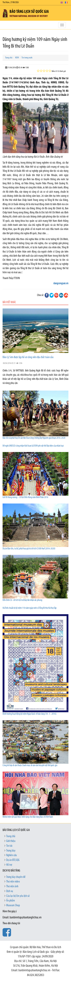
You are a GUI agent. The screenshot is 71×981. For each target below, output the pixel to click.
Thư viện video (13, 881)
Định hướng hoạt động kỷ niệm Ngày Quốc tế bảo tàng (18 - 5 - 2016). (30, 714)
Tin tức (9, 846)
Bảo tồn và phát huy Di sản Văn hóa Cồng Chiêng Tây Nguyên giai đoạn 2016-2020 (34, 438)
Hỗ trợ (9, 865)
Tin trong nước (27, 57)
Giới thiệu (10, 841)
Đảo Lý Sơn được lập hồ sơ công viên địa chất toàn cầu (28, 357)
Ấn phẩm (10, 900)
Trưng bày (10, 850)
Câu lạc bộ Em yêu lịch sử (17, 896)
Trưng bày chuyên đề (16, 877)
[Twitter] (51, 295)
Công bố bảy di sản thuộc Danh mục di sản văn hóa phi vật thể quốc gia (30, 765)
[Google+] (56, 295)
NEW (17, 57)
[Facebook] (47, 295)
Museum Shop (13, 905)
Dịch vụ (9, 891)
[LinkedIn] (61, 295)
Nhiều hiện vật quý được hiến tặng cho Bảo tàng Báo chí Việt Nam (28, 817)
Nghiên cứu (11, 855)
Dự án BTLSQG (12, 860)
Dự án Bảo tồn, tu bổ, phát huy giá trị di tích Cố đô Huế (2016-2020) (29, 548)
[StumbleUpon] (66, 295)
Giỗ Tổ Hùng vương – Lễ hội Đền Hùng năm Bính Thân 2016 (25, 497)
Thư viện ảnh (12, 886)
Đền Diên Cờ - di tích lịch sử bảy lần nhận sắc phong (22, 600)
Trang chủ (8, 57)
